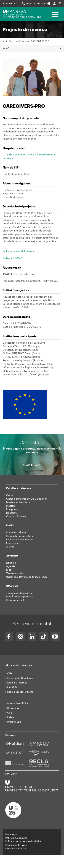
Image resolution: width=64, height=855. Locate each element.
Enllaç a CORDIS (12, 258)
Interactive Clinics (17, 703)
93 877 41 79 (33, 3)
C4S (9, 712)
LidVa (10, 716)
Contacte (32, 465)
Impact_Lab (14, 721)
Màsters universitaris (18, 502)
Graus (9, 495)
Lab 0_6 (12, 687)
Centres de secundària (19, 539)
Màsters (10, 505)
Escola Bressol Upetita (20, 691)
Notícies (11, 562)
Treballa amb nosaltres (19, 592)
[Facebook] (9, 636)
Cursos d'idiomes (16, 516)
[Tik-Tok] (43, 636)
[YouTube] (55, 636)
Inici (5, 41)
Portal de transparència (20, 596)
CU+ (9, 673)
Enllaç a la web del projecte (19, 251)
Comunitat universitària (20, 535)
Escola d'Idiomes (17, 682)
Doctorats (12, 512)
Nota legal (11, 834)
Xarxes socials (14, 573)
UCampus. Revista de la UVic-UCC (26, 576)
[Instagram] (20, 636)
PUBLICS (10, 3)
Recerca (13, 41)
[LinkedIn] (32, 636)
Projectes (24, 41)
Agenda (10, 566)
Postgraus (12, 509)
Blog (9, 569)
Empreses (12, 542)
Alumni (10, 546)
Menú (6, 48)
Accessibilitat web (16, 844)
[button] (46, 3)
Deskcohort (13, 707)
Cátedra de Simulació (20, 677)
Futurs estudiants (16, 532)
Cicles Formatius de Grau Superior (26, 498)
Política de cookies (16, 837)
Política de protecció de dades (23, 841)
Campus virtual (15, 599)
